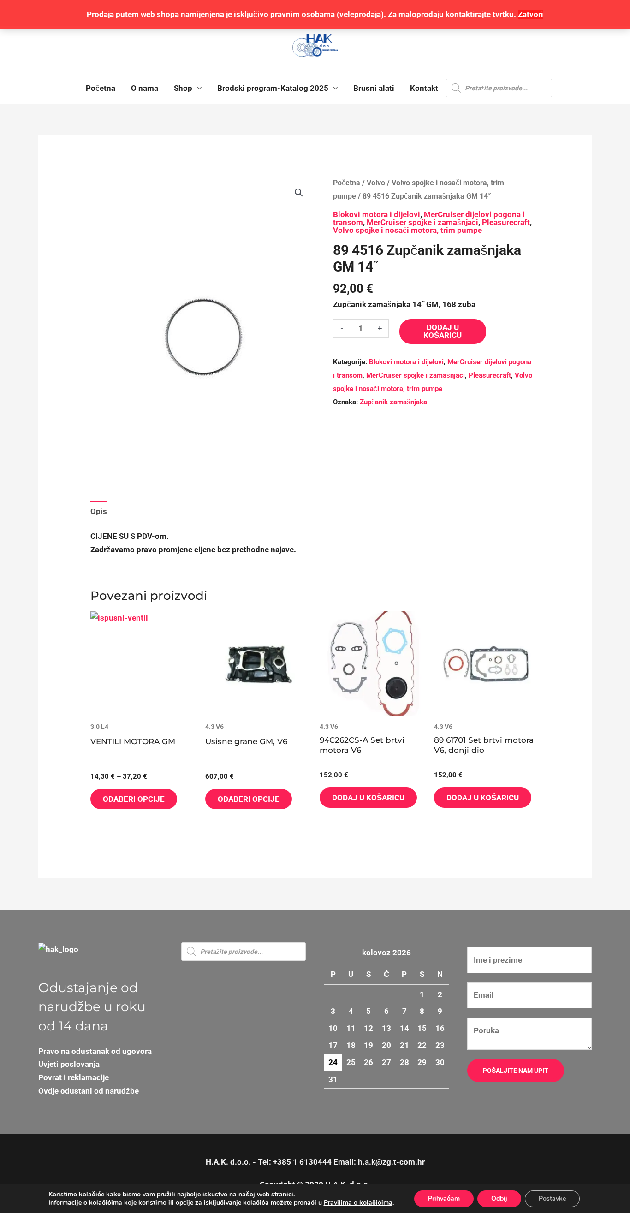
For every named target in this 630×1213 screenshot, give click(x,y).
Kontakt (424, 88)
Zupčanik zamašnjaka (393, 402)
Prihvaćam (444, 1198)
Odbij (499, 1198)
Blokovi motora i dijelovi (376, 214)
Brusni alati (373, 88)
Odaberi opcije (134, 799)
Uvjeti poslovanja (69, 1064)
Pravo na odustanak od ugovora (95, 1051)
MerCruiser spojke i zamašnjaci (422, 222)
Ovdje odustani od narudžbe (88, 1090)
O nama (144, 88)
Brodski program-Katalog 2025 (272, 88)
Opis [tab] (98, 511)
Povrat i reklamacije (73, 1077)
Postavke (552, 1198)
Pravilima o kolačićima (358, 1202)
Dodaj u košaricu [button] (368, 797)
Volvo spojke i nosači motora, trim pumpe (407, 230)
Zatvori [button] (530, 14)
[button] (299, 192)
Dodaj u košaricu (442, 331)
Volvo (376, 182)
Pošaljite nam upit (515, 1070)
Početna (100, 88)
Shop (183, 88)
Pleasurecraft (506, 222)
